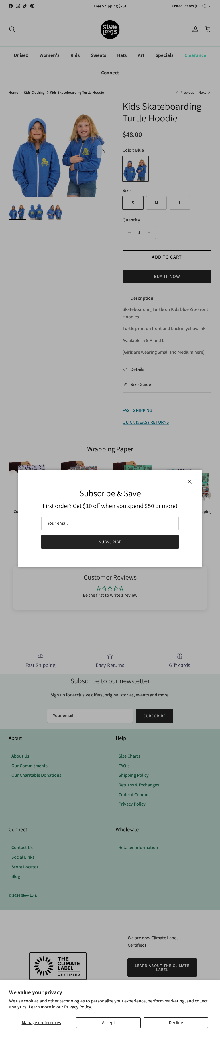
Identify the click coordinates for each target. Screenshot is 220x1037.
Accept (108, 1023)
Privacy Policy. (78, 1007)
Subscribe (110, 541)
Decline (176, 1023)
